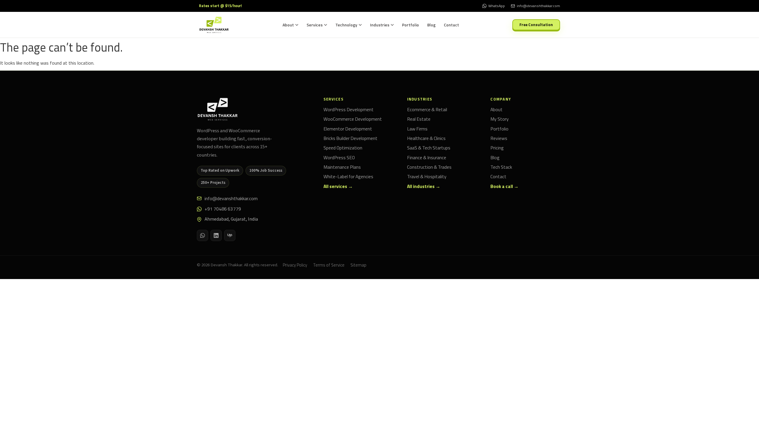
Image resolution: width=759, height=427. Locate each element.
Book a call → (504, 186)
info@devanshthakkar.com (231, 198)
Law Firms (417, 129)
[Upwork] (229, 235)
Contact (451, 25)
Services (315, 25)
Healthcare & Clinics (426, 138)
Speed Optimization (342, 148)
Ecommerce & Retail (427, 109)
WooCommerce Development (352, 119)
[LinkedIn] (216, 235)
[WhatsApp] (202, 235)
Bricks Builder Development (350, 138)
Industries (379, 25)
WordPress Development (348, 109)
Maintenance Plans (342, 167)
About (288, 25)
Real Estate (418, 119)
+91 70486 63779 (223, 208)
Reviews (498, 138)
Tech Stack (501, 167)
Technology (346, 25)
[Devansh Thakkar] (217, 109)
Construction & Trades (429, 167)
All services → (338, 186)
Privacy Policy (295, 265)
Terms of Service (329, 265)
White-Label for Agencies (348, 176)
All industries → (423, 186)
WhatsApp (496, 6)
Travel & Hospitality (427, 176)
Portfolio (410, 25)
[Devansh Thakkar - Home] (214, 25)
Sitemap (358, 265)
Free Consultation (536, 25)
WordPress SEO (339, 157)
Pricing (497, 148)
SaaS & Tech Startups (428, 148)
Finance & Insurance (426, 157)
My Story (499, 119)
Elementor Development (347, 129)
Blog (431, 25)
